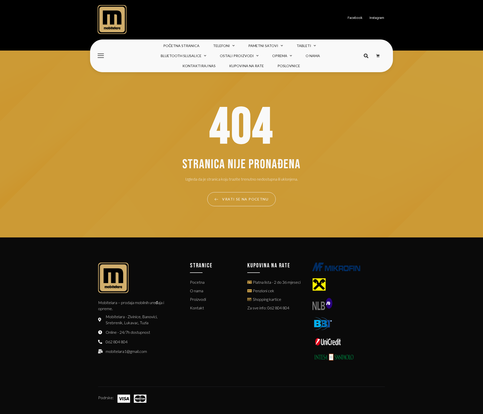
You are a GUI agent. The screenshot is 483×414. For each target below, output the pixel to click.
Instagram (377, 17)
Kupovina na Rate (246, 66)
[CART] (378, 56)
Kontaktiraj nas (199, 66)
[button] (366, 56)
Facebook (355, 17)
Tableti (304, 46)
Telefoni (221, 46)
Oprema (279, 56)
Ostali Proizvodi (237, 56)
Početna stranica (181, 46)
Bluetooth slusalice (181, 56)
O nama (313, 56)
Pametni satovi (263, 46)
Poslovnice (288, 66)
